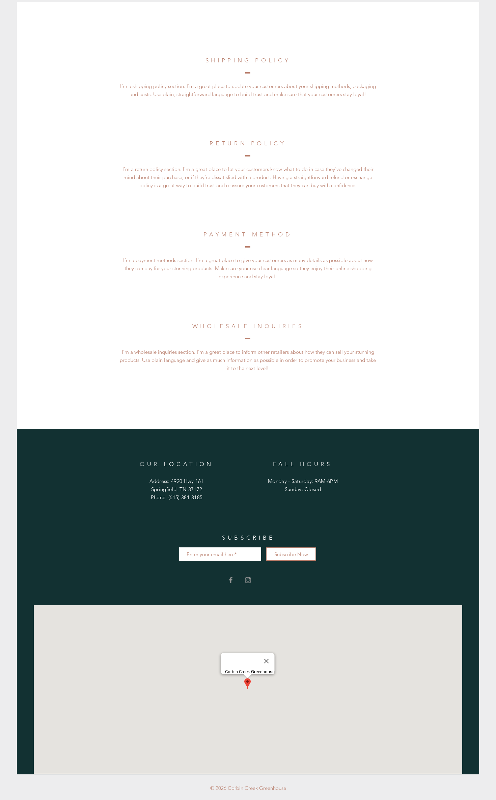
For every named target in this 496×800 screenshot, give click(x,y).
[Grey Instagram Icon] (248, 580)
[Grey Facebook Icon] (231, 580)
